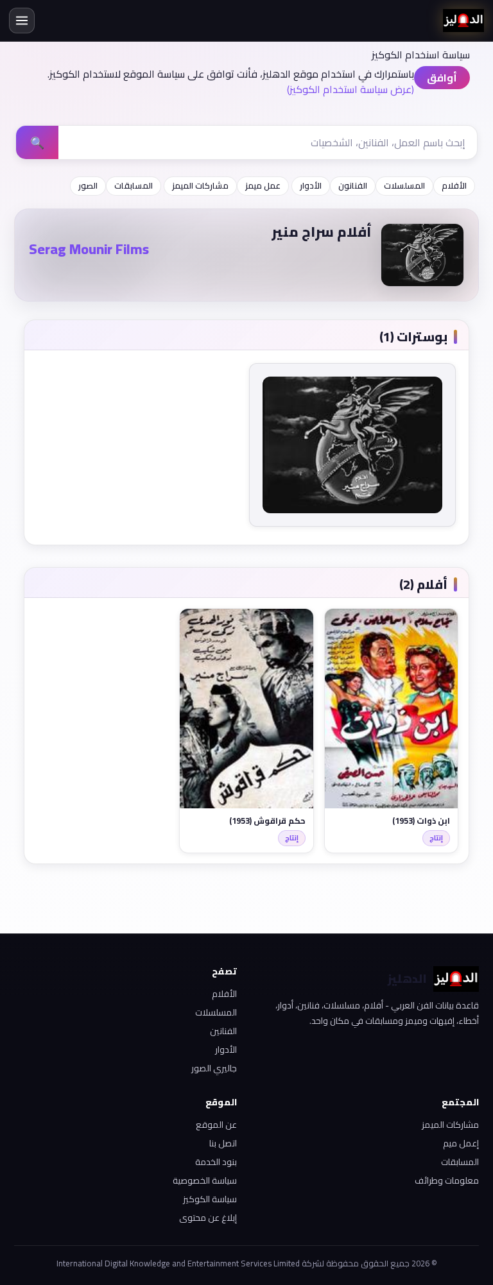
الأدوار (311, 185)
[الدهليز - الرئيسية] (463, 20)
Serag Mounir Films (89, 248)
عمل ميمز (263, 185)
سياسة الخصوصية (205, 1180)
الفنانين (223, 1031)
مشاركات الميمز (200, 185)
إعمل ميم (461, 1143)
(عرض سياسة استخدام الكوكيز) (350, 89)
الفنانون (352, 185)
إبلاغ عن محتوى (208, 1217)
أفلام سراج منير (322, 231)
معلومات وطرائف (447, 1180)
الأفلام (454, 185)
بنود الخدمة (216, 1161)
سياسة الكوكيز (210, 1199)
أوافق (442, 77)
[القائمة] (22, 20)
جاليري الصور (214, 1068)
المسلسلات (404, 185)
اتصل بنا (223, 1143)
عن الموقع (216, 1124)
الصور (88, 185)
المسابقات (133, 185)
